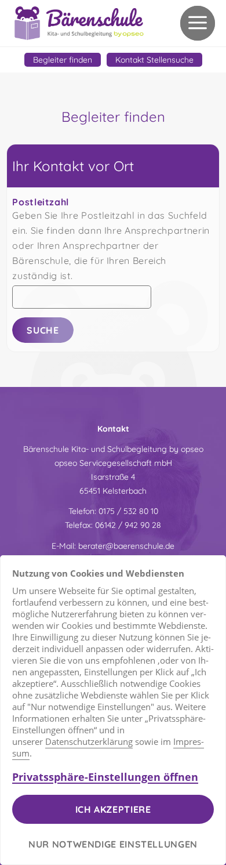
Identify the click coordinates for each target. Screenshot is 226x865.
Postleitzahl (40, 202)
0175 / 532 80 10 (128, 511)
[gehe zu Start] (79, 23)
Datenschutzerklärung (89, 741)
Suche (43, 330)
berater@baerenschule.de (126, 546)
